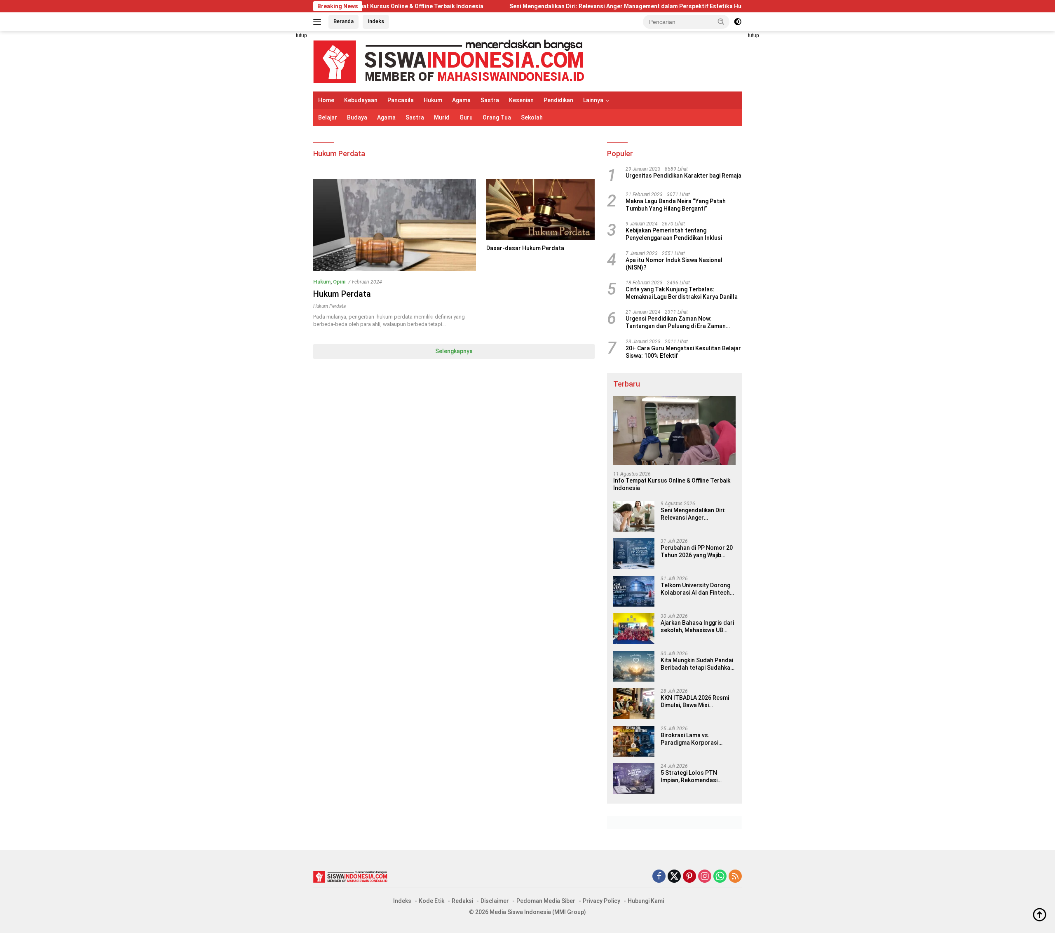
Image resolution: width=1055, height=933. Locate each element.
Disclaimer (495, 901)
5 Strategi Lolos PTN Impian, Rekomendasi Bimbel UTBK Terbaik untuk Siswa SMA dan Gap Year (697, 776)
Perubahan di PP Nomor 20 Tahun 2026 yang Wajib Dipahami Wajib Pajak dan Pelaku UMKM (697, 551)
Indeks (376, 21)
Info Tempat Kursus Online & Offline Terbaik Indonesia (367, 6)
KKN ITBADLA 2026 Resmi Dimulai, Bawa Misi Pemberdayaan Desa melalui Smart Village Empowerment (695, 701)
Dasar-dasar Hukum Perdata (525, 248)
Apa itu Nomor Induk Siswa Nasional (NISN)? (674, 264)
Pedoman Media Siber (545, 901)
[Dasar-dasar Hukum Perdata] (540, 209)
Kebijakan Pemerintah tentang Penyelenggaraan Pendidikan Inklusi (674, 234)
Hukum (433, 100)
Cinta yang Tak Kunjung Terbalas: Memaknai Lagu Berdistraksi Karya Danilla (682, 293)
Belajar (327, 117)
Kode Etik (431, 901)
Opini (339, 282)
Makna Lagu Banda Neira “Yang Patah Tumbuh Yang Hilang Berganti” (676, 205)
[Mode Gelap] (738, 22)
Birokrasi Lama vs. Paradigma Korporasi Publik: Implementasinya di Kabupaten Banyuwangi (696, 739)
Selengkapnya (454, 351)
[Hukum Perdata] (394, 225)
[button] (721, 21)
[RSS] (735, 877)
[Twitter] (674, 877)
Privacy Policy (601, 901)
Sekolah (532, 117)
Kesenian (521, 100)
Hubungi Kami (646, 901)
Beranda (343, 21)
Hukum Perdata (342, 294)
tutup (301, 35)
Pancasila (400, 100)
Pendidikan (558, 100)
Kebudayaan (360, 100)
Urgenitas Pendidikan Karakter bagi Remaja (683, 175)
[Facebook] (659, 877)
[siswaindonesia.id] (448, 61)
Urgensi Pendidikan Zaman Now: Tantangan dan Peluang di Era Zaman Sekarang (676, 322)
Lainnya (593, 100)
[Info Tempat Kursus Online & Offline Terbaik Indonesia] (674, 430)
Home (326, 100)
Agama (461, 100)
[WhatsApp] (720, 877)
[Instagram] (704, 877)
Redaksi (462, 901)
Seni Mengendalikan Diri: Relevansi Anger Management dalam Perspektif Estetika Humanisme (595, 6)
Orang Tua (497, 117)
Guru (466, 117)
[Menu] (318, 22)
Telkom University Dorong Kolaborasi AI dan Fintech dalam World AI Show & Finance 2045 (695, 589)
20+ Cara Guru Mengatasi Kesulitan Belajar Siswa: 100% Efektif (683, 352)
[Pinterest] (689, 877)
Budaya (357, 117)
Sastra (490, 100)
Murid (442, 117)
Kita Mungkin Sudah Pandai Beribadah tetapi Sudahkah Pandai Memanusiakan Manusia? (697, 664)
